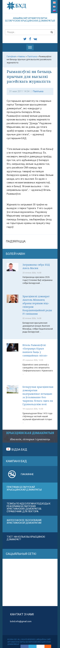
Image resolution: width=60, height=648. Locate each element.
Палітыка (38, 91)
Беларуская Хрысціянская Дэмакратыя (30, 19)
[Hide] (49, 646)
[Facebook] (24, 646)
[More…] (46, 646)
